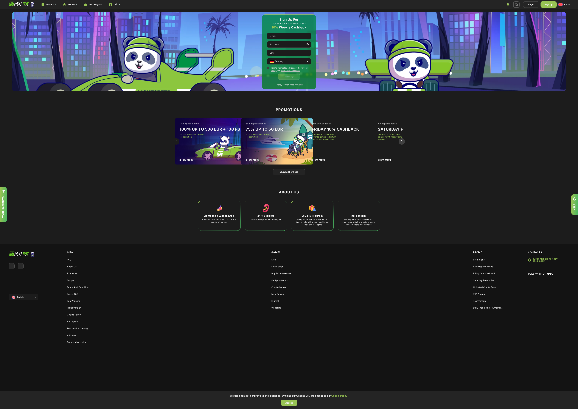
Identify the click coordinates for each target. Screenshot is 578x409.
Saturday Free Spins (483, 280)
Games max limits (76, 342)
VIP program (95, 4)
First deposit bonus (483, 266)
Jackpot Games (279, 280)
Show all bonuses (289, 172)
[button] (307, 52)
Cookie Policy (74, 314)
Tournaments (479, 301)
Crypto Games (278, 287)
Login (531, 4)
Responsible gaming (77, 328)
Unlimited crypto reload (485, 287)
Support (71, 280)
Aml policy (72, 321)
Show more (186, 160)
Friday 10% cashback (484, 273)
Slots (273, 259)
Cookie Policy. (339, 395)
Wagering (276, 307)
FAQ (69, 259)
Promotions (479, 259)
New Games (277, 294)
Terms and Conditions (290, 70)
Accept (289, 402)
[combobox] (48, 4)
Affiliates (71, 335)
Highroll (275, 301)
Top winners (73, 301)
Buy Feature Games (281, 273)
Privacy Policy (74, 307)
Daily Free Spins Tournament (487, 307)
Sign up (549, 4)
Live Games (277, 266)
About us (71, 266)
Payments (72, 273)
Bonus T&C (72, 294)
